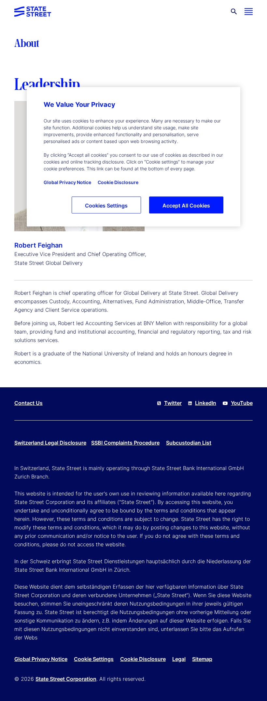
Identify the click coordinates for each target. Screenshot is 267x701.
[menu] (249, 11)
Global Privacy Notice (40, 659)
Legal (179, 659)
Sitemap (202, 659)
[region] (133, 156)
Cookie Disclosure (143, 659)
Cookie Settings (94, 659)
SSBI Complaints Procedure (125, 442)
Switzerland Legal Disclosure (50, 442)
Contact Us (28, 403)
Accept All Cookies (186, 205)
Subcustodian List (188, 442)
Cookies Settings (106, 205)
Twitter (173, 403)
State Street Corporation (65, 679)
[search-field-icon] (234, 11)
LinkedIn (205, 403)
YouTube (242, 403)
